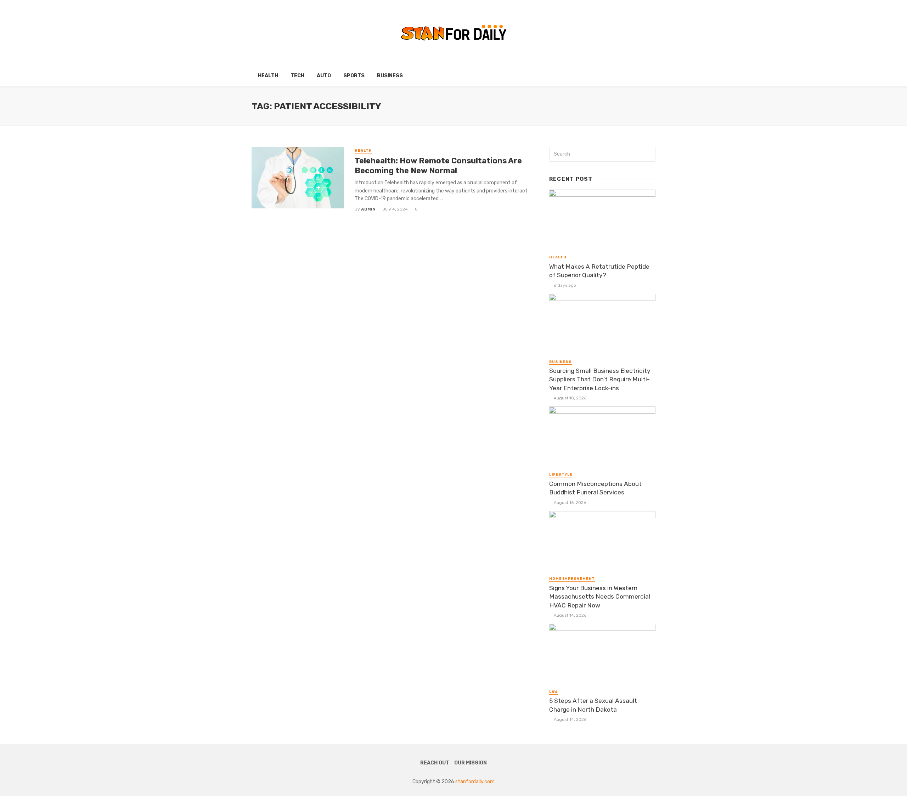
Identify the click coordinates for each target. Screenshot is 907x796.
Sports (354, 76)
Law (553, 692)
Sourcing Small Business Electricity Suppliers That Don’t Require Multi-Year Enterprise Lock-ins (599, 379)
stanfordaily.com (475, 782)
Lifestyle (561, 474)
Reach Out (434, 763)
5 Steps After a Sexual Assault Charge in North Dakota (593, 705)
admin (368, 209)
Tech (297, 76)
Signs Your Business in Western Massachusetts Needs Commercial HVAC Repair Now (599, 596)
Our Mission (470, 763)
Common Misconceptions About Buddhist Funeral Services (595, 488)
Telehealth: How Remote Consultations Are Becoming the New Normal (438, 165)
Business (390, 76)
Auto (324, 76)
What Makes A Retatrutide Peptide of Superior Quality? (599, 271)
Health (268, 76)
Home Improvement (572, 579)
